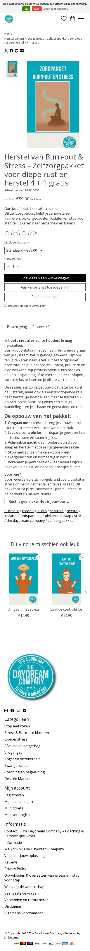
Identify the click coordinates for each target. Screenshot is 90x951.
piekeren (52, 515)
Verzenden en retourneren (26, 899)
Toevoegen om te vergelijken (27, 306)
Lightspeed (11, 937)
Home (8, 33)
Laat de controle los (66, 609)
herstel (72, 510)
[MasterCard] (23, 944)
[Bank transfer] (37, 944)
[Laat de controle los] (66, 579)
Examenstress (15, 739)
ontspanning (31, 515)
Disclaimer (12, 906)
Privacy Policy (15, 868)
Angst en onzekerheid (22, 759)
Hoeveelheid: (13, 259)
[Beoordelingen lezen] (18, 232)
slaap (66, 515)
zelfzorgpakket (60, 520)
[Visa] (44, 944)
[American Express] (65, 944)
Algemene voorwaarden (23, 913)
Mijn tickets (13, 808)
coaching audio (34, 510)
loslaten (10, 515)
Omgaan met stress (24, 609)
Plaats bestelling (45, 296)
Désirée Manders (18, 778)
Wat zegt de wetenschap (24, 886)
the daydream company (26, 520)
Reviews (10, 862)
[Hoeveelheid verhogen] (18, 266)
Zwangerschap (16, 765)
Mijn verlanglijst (17, 814)
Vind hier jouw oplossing (24, 855)
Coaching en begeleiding (24, 772)
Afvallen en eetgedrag (22, 745)
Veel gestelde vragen (21, 893)
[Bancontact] (51, 944)
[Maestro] (30, 944)
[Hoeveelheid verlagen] (8, 266)
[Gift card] (72, 944)
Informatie (13, 842)
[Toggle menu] (81, 18)
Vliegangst (13, 752)
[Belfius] (58, 944)
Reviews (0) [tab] (41, 326)
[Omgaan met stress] (23, 579)
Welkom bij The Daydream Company (34, 849)
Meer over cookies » (56, 9)
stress (79, 515)
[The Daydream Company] (8, 18)
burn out (11, 510)
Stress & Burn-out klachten (26, 732)
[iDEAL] (16, 944)
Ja (26, 9)
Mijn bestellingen (18, 801)
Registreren (14, 795)
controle (57, 510)
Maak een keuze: (16, 242)
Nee (36, 9)
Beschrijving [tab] (17, 326)
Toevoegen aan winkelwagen (45, 278)
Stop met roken (17, 726)
